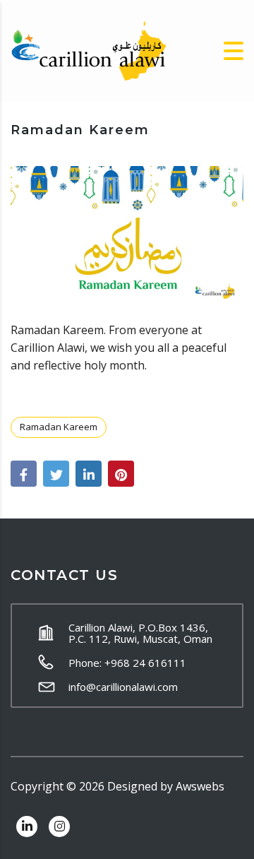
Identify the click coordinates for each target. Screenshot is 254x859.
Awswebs (200, 786)
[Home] (88, 49)
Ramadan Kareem (58, 426)
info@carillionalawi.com (123, 687)
